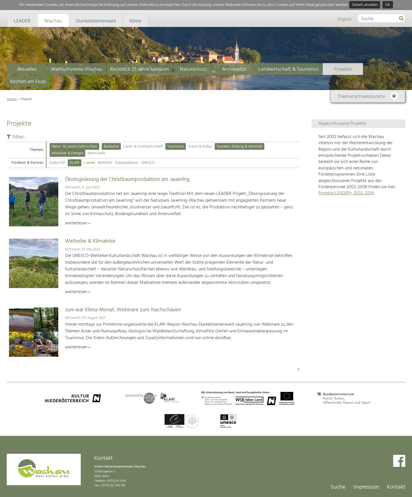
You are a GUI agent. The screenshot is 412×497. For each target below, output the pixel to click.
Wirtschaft (96, 153)
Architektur (234, 69)
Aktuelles (26, 69)
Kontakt (396, 487)
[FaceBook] (399, 461)
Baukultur (111, 146)
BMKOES (105, 163)
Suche (338, 487)
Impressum (366, 487)
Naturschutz (193, 69)
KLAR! (74, 163)
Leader (89, 163)
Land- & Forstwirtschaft (143, 146)
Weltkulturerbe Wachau (77, 69)
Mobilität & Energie (67, 153)
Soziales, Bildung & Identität (239, 146)
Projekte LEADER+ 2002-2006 (346, 193)
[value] (401, 18)
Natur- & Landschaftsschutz (74, 146)
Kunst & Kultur (200, 146)
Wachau (12, 99)
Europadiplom (126, 163)
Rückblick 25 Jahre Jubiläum (139, 69)
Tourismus (175, 146)
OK (387, 5)
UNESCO (148, 163)
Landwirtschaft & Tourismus (288, 69)
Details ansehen (365, 5)
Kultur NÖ (57, 163)
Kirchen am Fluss (28, 82)
